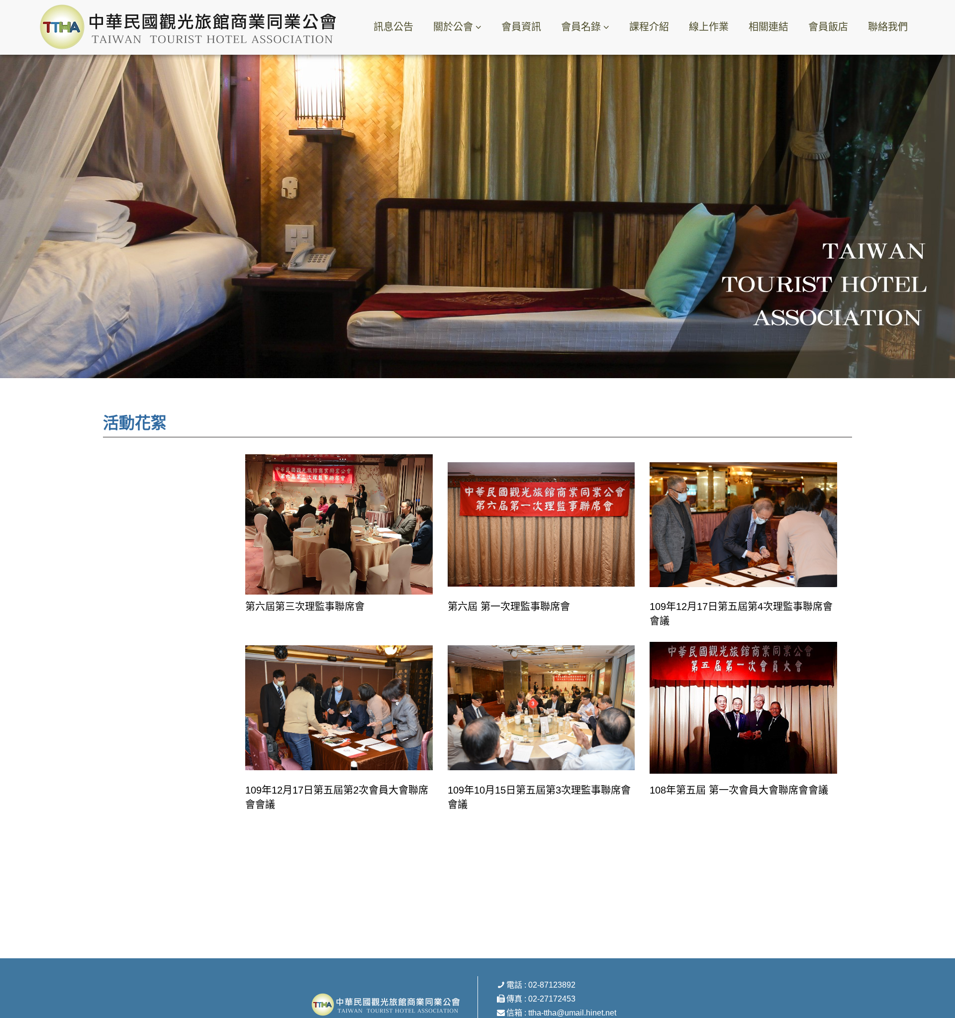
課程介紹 (649, 26)
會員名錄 (581, 26)
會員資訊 (521, 26)
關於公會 (453, 26)
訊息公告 (393, 26)
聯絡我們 (888, 26)
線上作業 (709, 26)
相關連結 (768, 26)
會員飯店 (828, 26)
